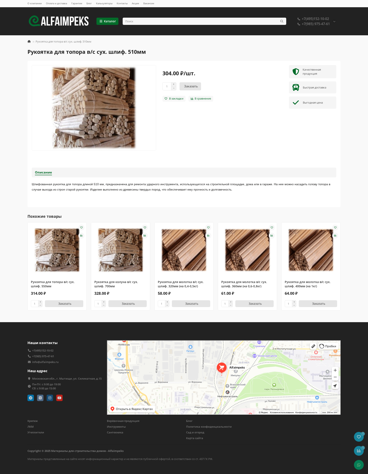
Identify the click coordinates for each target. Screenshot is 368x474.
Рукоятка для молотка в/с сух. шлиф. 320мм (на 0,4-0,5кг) (181, 284)
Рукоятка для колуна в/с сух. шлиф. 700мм (116, 284)
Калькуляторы (104, 3)
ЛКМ (30, 426)
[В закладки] (81, 228)
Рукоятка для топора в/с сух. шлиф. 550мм (53, 284)
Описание (43, 172)
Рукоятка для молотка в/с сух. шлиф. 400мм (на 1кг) (308, 284)
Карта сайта (194, 438)
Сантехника (115, 432)
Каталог (110, 21)
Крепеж (32, 421)
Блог (89, 3)
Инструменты (116, 426)
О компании (34, 3)
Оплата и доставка (56, 3)
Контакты (122, 3)
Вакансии (148, 3)
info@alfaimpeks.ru (45, 362)
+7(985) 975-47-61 (316, 23)
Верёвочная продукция (123, 421)
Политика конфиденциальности (209, 426)
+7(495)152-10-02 (315, 18)
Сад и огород (195, 432)
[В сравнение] (81, 236)
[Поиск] (281, 21)
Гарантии (76, 3)
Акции (135, 3)
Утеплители (35, 432)
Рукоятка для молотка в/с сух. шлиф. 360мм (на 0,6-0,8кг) (244, 284)
